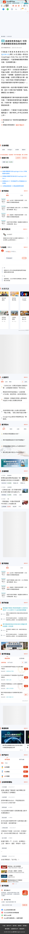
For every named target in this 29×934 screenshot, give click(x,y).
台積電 (7, 772)
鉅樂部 (19, 925)
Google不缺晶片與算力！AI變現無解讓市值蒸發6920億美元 (24, 299)
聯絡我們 (22, 929)
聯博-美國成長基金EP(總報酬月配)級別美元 (11, 693)
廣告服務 (7, 929)
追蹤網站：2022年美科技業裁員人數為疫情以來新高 (15, 279)
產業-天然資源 (9, 688)
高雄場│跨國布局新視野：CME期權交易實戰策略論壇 (17, 216)
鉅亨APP (9, 925)
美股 (4, 36)
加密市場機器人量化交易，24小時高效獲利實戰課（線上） (17, 208)
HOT (8, 200)
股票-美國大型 (9, 697)
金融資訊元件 (14, 929)
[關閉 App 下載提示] (1, 2)
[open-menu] (1, 5)
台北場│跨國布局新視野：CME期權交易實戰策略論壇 (17, 201)
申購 (26, 669)
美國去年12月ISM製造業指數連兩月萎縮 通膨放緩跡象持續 (15, 271)
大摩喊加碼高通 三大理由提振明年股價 (13, 186)
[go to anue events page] (22, 6)
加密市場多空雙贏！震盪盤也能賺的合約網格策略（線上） (17, 223)
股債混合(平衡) (10, 671)
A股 (8, 498)
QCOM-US (5, 54)
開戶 (26, 695)
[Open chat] (26, 9)
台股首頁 (18, 158)
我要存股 (24, 158)
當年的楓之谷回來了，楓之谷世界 (24, 318)
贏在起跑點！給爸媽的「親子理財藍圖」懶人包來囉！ (15, 154)
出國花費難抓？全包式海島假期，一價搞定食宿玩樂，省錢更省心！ (14, 318)
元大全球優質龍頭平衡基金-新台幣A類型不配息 (12, 668)
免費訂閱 (24, 905)
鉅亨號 (14, 925)
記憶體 (7, 767)
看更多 (25, 190)
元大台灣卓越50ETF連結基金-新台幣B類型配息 (12, 676)
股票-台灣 (8, 680)
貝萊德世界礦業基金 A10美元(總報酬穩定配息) (11, 685)
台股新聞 (9, 487)
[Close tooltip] (24, 13)
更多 (26, 381)
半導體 (7, 776)
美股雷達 (9, 36)
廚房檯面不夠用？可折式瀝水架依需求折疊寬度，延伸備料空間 (4, 318)
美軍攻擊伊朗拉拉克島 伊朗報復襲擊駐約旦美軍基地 (14, 299)
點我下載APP (20, 125)
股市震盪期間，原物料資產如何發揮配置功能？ (4, 299)
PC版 (4, 925)
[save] (21, 9)
